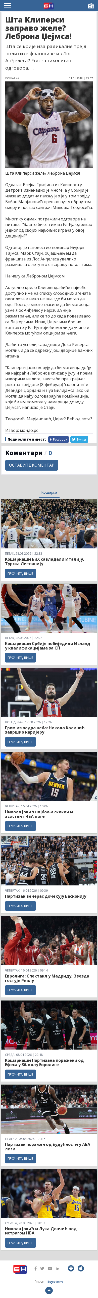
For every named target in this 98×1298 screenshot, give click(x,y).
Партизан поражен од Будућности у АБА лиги (47, 1147)
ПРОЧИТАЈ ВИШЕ (20, 573)
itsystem (54, 1281)
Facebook (59, 439)
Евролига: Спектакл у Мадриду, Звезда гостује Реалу (47, 978)
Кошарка (49, 492)
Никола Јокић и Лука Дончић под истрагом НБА (41, 1231)
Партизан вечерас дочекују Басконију (45, 896)
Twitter (81, 439)
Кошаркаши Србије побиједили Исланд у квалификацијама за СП (47, 646)
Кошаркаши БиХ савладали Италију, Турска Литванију (44, 561)
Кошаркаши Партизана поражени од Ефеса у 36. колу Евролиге (44, 1063)
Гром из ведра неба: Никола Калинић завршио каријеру (45, 730)
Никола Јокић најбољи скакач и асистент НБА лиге (39, 814)
